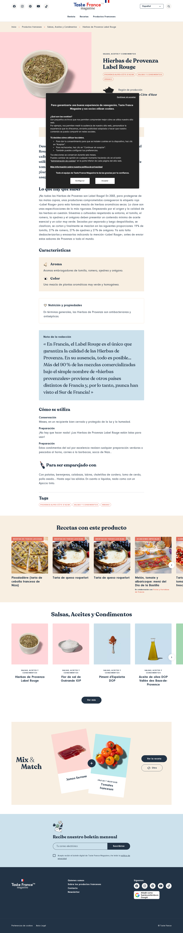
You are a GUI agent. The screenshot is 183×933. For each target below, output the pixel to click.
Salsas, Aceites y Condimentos (62, 27)
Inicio (13, 27)
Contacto (73, 888)
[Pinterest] (30, 6)
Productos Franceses (104, 16)
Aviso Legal (41, 926)
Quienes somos (76, 880)
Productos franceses (32, 27)
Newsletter (74, 892)
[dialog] (92, 140)
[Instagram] (22, 6)
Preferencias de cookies (22, 926)
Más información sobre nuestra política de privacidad (76, 167)
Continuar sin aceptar (126, 97)
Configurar (80, 181)
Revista (71, 16)
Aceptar (105, 181)
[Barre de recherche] (169, 6)
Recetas (84, 16)
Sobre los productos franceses (84, 884)
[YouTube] (38, 6)
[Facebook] (14, 6)
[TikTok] (46, 6)
